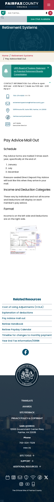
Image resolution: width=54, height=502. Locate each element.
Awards (27, 406)
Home (5, 55)
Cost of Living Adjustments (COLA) (23, 307)
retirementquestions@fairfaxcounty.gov (28, 102)
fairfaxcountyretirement (22, 116)
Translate (27, 400)
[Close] (49, 67)
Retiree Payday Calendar (16, 329)
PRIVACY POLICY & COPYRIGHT (27, 418)
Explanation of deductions (17, 312)
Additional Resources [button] (25, 466)
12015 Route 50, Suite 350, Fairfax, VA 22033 (29, 109)
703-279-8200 (18, 96)
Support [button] (25, 461)
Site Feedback (27, 412)
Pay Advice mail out (13, 318)
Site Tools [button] (25, 455)
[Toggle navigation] (49, 5)
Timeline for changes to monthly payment (27, 335)
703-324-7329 (27, 442)
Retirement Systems (22, 55)
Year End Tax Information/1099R (20, 340)
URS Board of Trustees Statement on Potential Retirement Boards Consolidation (29, 71)
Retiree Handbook (12, 323)
